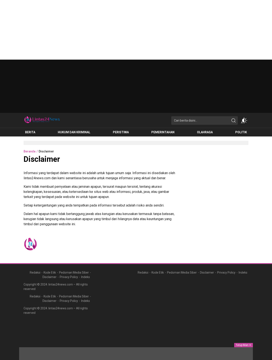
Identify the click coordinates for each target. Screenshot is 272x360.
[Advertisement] (127, 30)
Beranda (29, 151)
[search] (233, 120)
